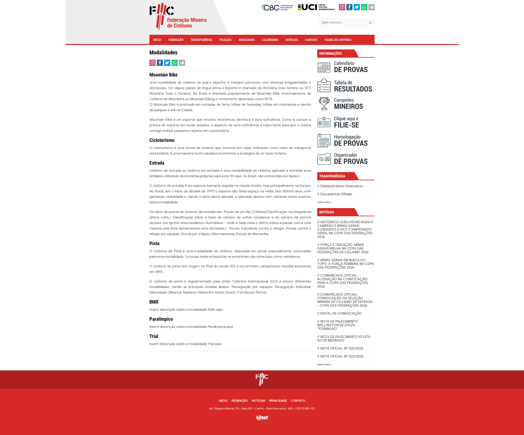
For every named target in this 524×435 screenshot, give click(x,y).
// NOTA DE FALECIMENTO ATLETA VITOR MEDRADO (343, 339)
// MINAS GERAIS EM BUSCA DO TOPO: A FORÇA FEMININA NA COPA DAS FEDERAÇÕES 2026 (345, 264)
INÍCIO (157, 40)
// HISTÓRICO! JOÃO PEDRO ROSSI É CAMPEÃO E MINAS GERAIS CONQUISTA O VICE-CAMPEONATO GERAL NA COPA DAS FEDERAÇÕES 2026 (345, 229)
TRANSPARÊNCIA (201, 40)
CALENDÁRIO (270, 40)
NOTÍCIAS (292, 40)
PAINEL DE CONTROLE (338, 40)
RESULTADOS (247, 40)
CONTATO (311, 40)
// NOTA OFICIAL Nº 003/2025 (340, 348)
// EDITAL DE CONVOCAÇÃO (339, 314)
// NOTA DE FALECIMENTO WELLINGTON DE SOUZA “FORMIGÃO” (337, 325)
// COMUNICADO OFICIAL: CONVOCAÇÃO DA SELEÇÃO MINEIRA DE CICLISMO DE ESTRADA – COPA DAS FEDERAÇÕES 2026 (345, 300)
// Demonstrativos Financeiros (340, 186)
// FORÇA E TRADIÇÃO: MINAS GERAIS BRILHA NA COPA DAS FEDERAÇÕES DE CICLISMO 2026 (343, 248)
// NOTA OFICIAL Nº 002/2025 (340, 356)
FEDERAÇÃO (175, 40)
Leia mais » (324, 202)
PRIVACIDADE (278, 400)
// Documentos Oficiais (334, 194)
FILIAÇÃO (226, 40)
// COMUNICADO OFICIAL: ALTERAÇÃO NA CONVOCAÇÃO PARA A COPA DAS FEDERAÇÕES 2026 (342, 281)
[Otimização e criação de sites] (262, 418)
